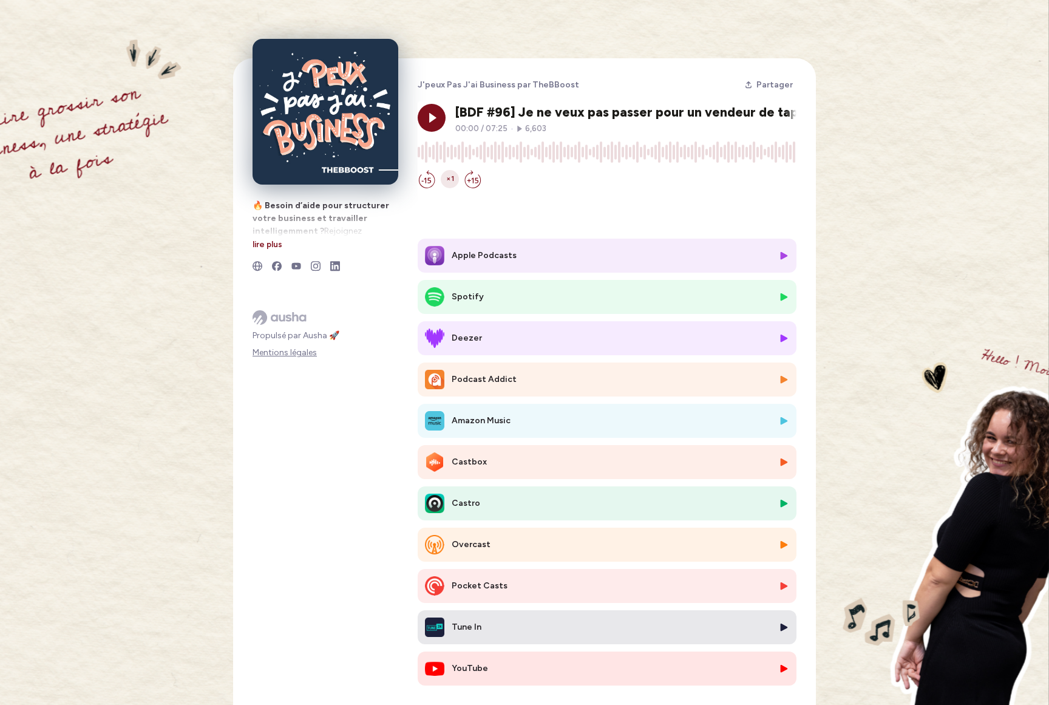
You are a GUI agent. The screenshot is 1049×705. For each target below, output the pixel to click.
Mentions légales (285, 352)
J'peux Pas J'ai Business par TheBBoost (498, 85)
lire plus (267, 244)
